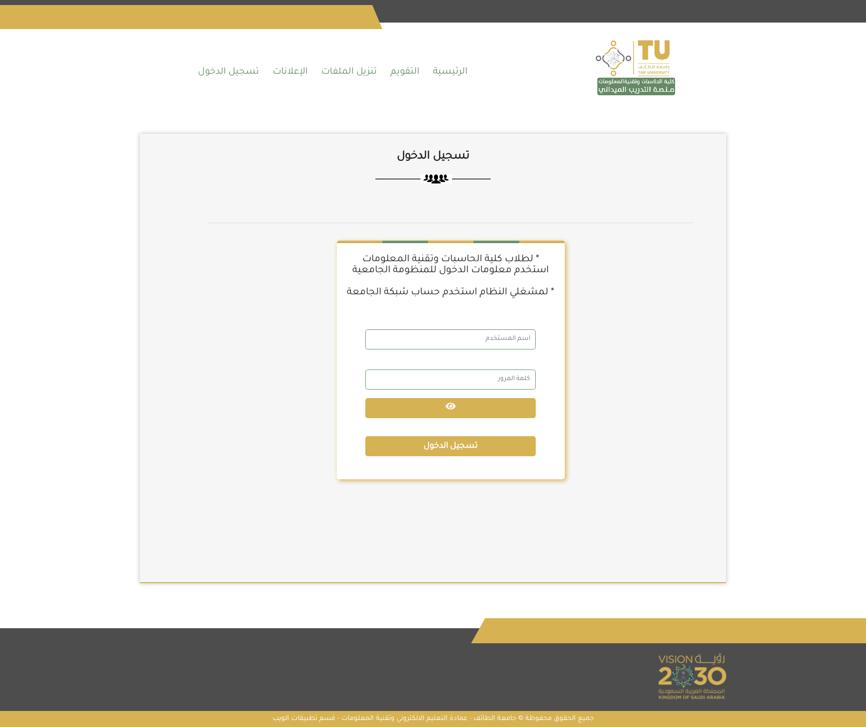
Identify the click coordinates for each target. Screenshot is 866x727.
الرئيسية (450, 72)
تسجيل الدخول (228, 72)
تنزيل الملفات (349, 72)
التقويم (404, 72)
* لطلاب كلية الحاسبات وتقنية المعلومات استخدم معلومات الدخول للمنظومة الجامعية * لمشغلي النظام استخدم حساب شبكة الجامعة (450, 276)
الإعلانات (290, 72)
